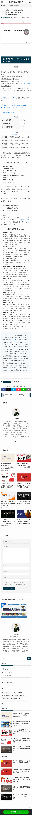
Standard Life (23, 701)
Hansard (22, 695)
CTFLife (13, 692)
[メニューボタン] (2, 2)
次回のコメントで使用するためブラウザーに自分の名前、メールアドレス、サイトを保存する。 (16, 583)
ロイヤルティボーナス (15, 134)
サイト (4, 577)
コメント (5, 546)
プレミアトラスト (25, 83)
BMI (3, 692)
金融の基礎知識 (7, 682)
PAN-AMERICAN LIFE (7, 701)
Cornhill (7, 692)
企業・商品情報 (6, 17)
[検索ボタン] (30, 2)
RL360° (16, 701)
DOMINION (19, 692)
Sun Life (4, 703)
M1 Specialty (17, 381)
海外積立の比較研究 (16, 2)
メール (5, 571)
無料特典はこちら (15, 812)
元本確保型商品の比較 (7, 112)
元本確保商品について (7, 98)
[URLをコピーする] (28, 389)
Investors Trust (5, 698)
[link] (16, 441)
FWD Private (15, 695)
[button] (3, 389)
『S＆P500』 (13, 339)
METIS (20, 698)
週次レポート (6, 669)
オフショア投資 (7, 672)
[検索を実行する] (29, 658)
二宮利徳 (16, 418)
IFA (4, 679)
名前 (4, 566)
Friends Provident (6, 695)
